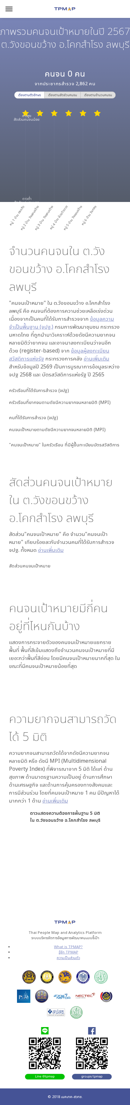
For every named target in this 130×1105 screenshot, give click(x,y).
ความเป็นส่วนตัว (68, 957)
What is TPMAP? (68, 946)
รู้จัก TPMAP (68, 951)
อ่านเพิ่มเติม (96, 358)
